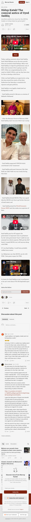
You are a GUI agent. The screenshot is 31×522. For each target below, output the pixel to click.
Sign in (27, 2)
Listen (27, 24)
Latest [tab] (7, 444)
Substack (7, 518)
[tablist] (8, 319)
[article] (15, 453)
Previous (6, 308)
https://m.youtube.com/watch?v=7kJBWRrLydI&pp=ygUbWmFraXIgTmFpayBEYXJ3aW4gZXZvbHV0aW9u (17, 393)
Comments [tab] (5, 319)
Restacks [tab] (11, 319)
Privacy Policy (18, 505)
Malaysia (4, 7)
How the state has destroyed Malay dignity (11, 453)
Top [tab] (3, 444)
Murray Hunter (9, 24)
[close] (26, 468)
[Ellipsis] (29, 334)
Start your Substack (11, 514)
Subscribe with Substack (16, 498)
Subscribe (21, 2)
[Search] (28, 443)
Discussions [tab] (13, 444)
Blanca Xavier (8, 364)
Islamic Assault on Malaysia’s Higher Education (11, 463)
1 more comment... (6, 436)
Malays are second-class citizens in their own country (11, 449)
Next (25, 308)
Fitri (6, 334)
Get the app (23, 514)
